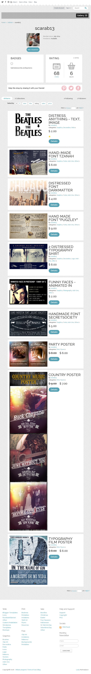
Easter (43, 617)
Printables (25, 615)
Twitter (2, 2)
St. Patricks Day (46, 625)
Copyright (63, 615)
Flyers (62, 349)
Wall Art (24, 620)
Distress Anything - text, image (64, 119)
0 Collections (20, 98)
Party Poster (62, 344)
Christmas (44, 615)
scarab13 (54, 125)
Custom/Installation (10, 622)
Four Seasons (45, 620)
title (30, 103)
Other (76, 161)
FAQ (60, 617)
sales (43, 103)
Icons (5, 615)
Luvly (78, 670)
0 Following (68, 98)
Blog (39, 670)
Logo (73, 258)
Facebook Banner (9, 617)
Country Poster (65, 375)
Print (58, 349)
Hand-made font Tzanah (61, 154)
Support (62, 612)
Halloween (45, 622)
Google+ (11, 2)
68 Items (7, 98)
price (50, 103)
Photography (67, 290)
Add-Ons (71, 161)
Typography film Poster (60, 540)
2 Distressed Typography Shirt (61, 250)
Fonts (65, 161)
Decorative (67, 127)
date (24, 103)
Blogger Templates (10, 612)
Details (54, 141)
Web (73, 127)
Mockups (6, 630)
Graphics (60, 127)
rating (37, 103)
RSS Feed (66, 627)
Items (57, 77)
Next (82, 108)
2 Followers (81, 98)
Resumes (25, 625)
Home (3, 22)
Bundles (44, 612)
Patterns (6, 654)
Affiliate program (20, 670)
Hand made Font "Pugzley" (63, 218)
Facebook (5, 2)
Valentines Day (46, 627)
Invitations (25, 617)
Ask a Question (33, 50)
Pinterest (8, 2)
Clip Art (5, 642)
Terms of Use (31, 670)
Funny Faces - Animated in (62, 284)
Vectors (5, 657)
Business (25, 612)
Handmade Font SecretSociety (64, 315)
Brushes (6, 639)
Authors (10, 22)
